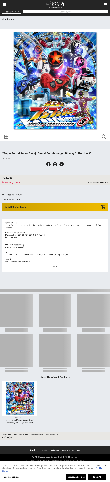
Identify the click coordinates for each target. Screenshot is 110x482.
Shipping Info (54, 450)
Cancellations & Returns (13, 194)
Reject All (97, 476)
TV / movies (7, 158)
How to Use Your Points (70, 450)
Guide (33, 450)
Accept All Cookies (76, 476)
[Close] (105, 466)
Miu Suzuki (8, 19)
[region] (55, 471)
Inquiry (44, 450)
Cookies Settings (11, 476)
